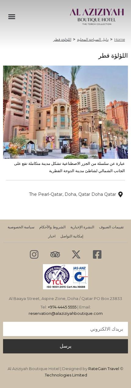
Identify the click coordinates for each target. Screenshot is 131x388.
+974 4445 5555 (62, 307)
